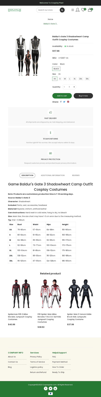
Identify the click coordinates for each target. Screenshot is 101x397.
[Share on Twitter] (64, 102)
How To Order (58, 367)
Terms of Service (37, 362)
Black (56, 68)
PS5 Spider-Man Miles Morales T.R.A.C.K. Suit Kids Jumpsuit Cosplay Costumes (49, 318)
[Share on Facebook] (60, 102)
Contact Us (13, 362)
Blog (10, 367)
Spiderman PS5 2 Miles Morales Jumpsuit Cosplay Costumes (20, 317)
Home (50, 19)
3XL (87, 78)
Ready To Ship (58, 372)
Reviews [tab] (76, 175)
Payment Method (59, 362)
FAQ (54, 356)
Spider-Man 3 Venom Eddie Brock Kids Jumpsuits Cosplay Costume (79, 317)
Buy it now (83, 96)
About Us (12, 356)
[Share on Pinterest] (68, 102)
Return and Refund (38, 372)
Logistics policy (36, 367)
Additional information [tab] (53, 175)
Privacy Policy (36, 356)
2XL (80, 78)
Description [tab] (27, 175)
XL (75, 78)
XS (55, 78)
